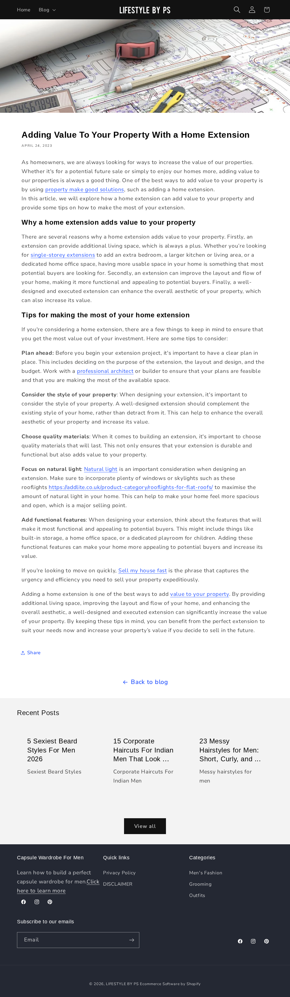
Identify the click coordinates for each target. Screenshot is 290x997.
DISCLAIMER (118, 884)
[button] (47, 10)
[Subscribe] (131, 940)
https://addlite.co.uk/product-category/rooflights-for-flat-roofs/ (131, 487)
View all (145, 826)
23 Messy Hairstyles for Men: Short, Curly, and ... (230, 749)
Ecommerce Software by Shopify (170, 984)
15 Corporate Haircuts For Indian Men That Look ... (143, 749)
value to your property (199, 594)
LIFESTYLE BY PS (122, 984)
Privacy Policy (119, 873)
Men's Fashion (205, 873)
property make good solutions (84, 189)
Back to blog (149, 682)
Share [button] (34, 652)
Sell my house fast (142, 570)
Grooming (200, 884)
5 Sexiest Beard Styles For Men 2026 (52, 749)
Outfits (197, 895)
